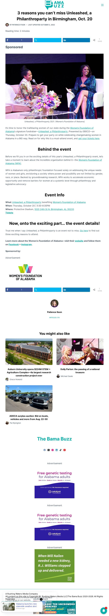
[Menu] (102, 5)
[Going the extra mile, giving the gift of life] (54, 565)
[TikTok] (61, 450)
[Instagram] (53, 450)
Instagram (26, 244)
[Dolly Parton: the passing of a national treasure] (80, 351)
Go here (84, 230)
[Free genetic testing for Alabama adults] (54, 481)
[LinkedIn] (57, 450)
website (79, 241)
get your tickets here (88, 138)
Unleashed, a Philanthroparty (53, 131)
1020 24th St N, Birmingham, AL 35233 (54, 209)
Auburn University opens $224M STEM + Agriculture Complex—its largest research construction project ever (29, 372)
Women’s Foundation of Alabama (69, 202)
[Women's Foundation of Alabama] (25, 271)
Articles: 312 (54, 317)
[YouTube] (65, 450)
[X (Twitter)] (49, 450)
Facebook (14, 244)
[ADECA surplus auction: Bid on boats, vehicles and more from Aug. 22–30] (29, 398)
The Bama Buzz (54, 439)
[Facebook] (45, 450)
